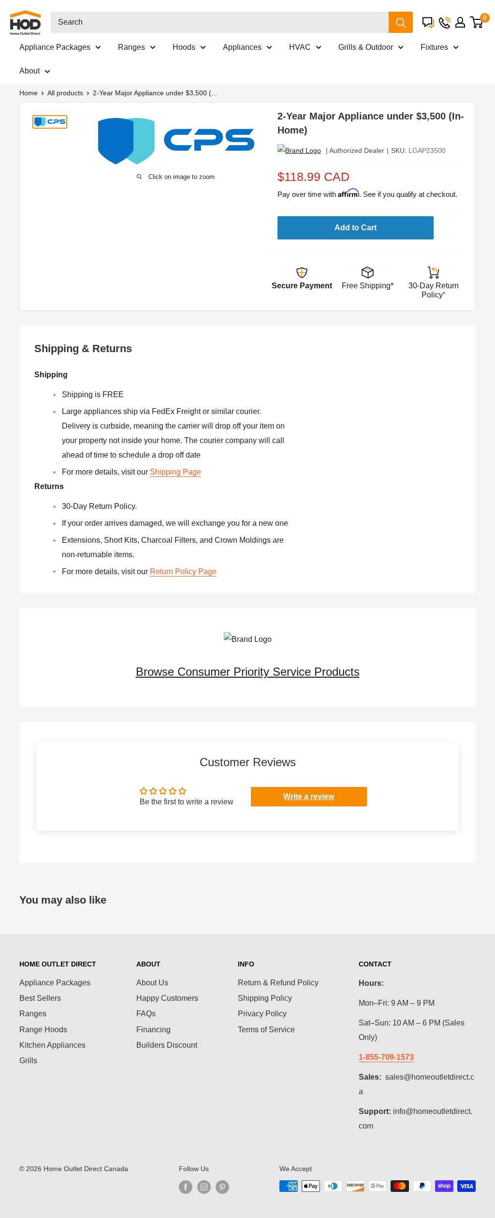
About (29, 71)
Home (28, 93)
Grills (28, 1060)
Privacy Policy (262, 1014)
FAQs (146, 1014)
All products (65, 93)
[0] (476, 22)
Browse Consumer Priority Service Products (248, 671)
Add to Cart (356, 227)
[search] (220, 22)
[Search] (401, 22)
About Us (152, 983)
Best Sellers (40, 998)
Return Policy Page (183, 571)
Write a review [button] (308, 796)
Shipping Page (175, 472)
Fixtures (434, 47)
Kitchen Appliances (52, 1045)
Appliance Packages (54, 47)
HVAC (300, 47)
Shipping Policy (265, 998)
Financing (153, 1029)
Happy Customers (167, 998)
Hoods (184, 47)
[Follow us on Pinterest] (222, 1187)
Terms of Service (266, 1029)
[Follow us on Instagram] (204, 1187)
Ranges (131, 47)
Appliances (242, 47)
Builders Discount (166, 1045)
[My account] (460, 22)
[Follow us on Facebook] (185, 1187)
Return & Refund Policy (278, 983)
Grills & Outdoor (365, 47)
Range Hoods (43, 1029)
